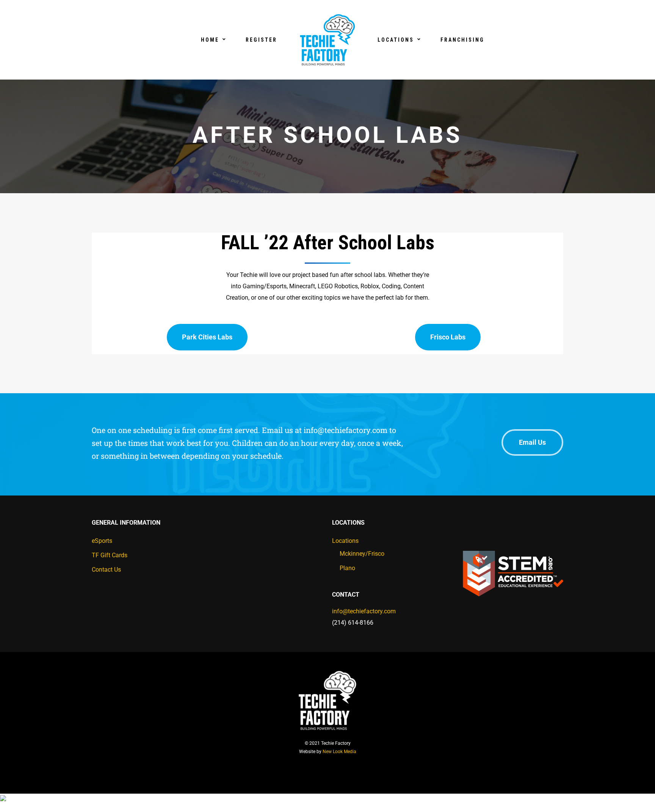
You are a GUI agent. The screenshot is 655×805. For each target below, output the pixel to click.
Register (261, 39)
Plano (347, 568)
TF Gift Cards (109, 555)
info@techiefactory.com (364, 611)
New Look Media (339, 751)
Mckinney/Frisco (362, 553)
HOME (210, 39)
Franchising (462, 39)
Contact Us (106, 569)
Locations (345, 540)
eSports (102, 540)
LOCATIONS (396, 39)
